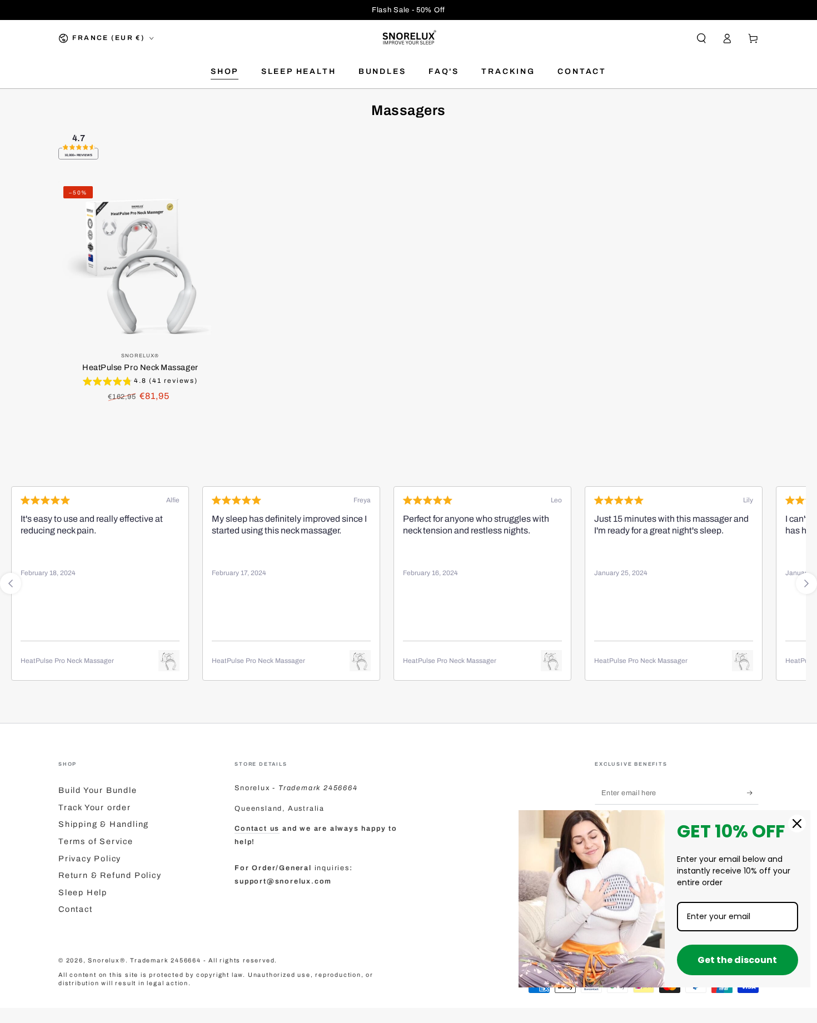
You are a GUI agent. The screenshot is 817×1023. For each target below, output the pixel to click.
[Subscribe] (753, 793)
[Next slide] (806, 583)
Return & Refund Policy (110, 875)
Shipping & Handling (103, 824)
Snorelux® (106, 960)
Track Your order (94, 807)
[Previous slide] (10, 583)
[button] (701, 38)
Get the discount (737, 960)
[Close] (797, 823)
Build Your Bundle (97, 790)
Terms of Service (95, 841)
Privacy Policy (89, 858)
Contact (75, 909)
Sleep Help (82, 892)
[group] (140, 382)
